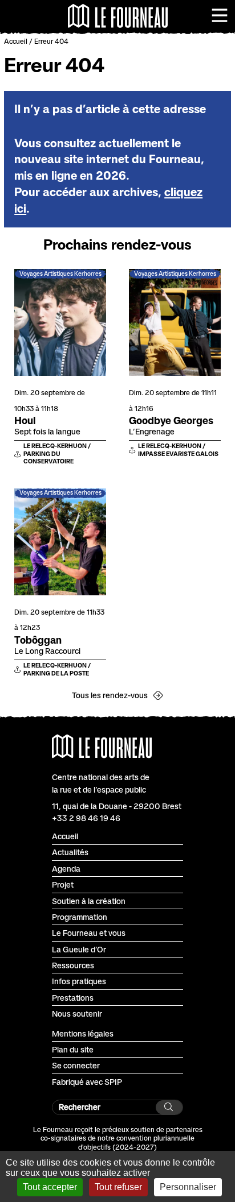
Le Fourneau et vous (88, 933)
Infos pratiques (79, 981)
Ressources (73, 965)
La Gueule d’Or (79, 949)
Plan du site (73, 1049)
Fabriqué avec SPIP (87, 1082)
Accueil (15, 41)
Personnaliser (188, 1187)
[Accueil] (118, 16)
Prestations (73, 997)
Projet (63, 884)
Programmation (79, 917)
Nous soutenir (77, 1013)
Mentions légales (83, 1033)
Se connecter (76, 1065)
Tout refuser (118, 1187)
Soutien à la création (88, 901)
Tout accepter (50, 1187)
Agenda (66, 868)
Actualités (70, 852)
